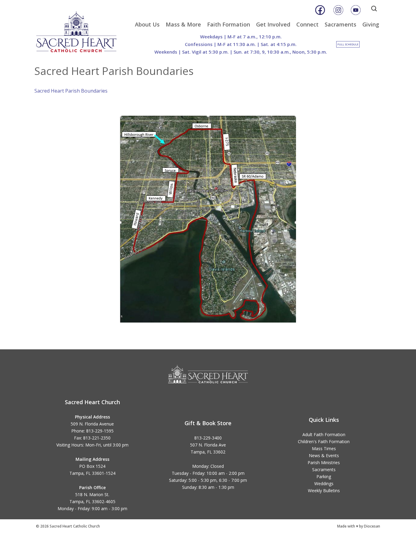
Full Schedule (347, 44)
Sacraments (340, 24)
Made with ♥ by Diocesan (358, 526)
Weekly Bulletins (324, 490)
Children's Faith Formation (324, 441)
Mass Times (324, 448)
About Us (147, 24)
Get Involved (273, 24)
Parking (323, 476)
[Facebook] (320, 10)
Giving (370, 24)
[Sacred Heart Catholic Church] (80, 29)
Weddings (323, 483)
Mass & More (183, 24)
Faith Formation (228, 24)
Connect (307, 24)
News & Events (324, 455)
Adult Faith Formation (323, 434)
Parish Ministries (324, 462)
